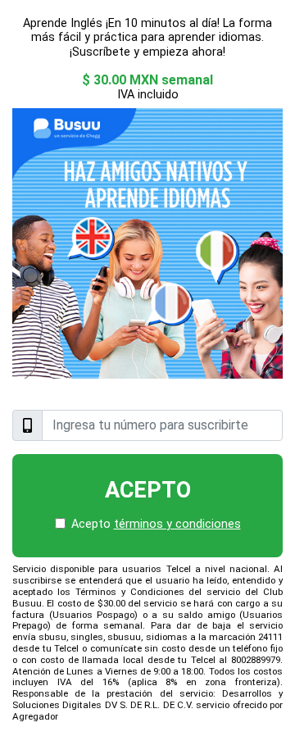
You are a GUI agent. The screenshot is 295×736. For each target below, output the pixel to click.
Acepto (148, 490)
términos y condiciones (177, 524)
